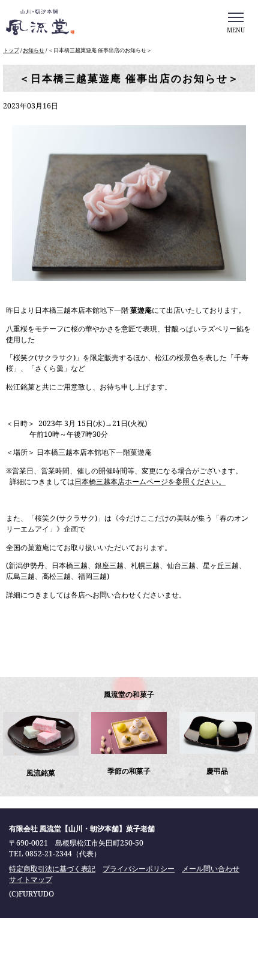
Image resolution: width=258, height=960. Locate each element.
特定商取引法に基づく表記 (52, 869)
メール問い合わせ (210, 869)
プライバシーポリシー (139, 869)
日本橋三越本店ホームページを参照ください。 (150, 481)
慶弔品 (217, 771)
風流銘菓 (40, 773)
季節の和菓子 (129, 771)
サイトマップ (30, 879)
